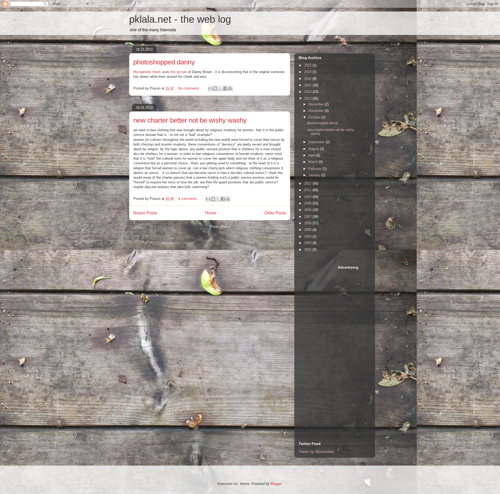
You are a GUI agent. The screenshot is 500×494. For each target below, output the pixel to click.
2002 (308, 249)
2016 (308, 79)
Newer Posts (145, 213)
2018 (308, 72)
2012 (308, 183)
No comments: (189, 88)
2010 (308, 197)
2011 (308, 190)
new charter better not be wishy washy (190, 120)
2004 (308, 236)
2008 (308, 210)
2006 (308, 223)
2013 (308, 98)
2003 (308, 243)
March (313, 162)
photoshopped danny (164, 62)
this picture (178, 72)
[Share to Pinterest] (230, 88)
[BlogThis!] (215, 88)
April (312, 155)
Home (210, 213)
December (316, 104)
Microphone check (147, 72)
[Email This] (210, 88)
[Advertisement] (319, 343)
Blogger (276, 484)
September (317, 142)
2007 (308, 217)
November (316, 111)
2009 (308, 203)
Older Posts (275, 213)
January (314, 175)
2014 (308, 92)
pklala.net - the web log (180, 19)
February (315, 169)
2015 (308, 85)
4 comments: (188, 199)
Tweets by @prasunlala (316, 452)
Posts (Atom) (220, 226)
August (314, 149)
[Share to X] (220, 88)
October (314, 117)
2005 (308, 230)
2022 (308, 65)
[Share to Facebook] (225, 88)
